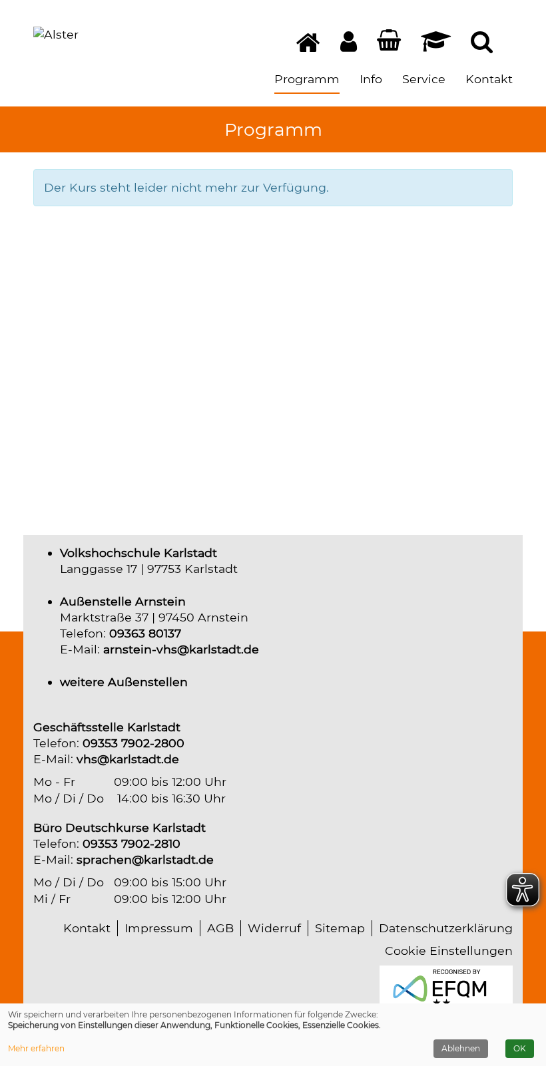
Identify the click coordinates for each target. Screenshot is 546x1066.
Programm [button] (307, 79)
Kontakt (87, 928)
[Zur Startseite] (56, 35)
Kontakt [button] (489, 79)
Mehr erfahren (36, 1048)
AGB (220, 928)
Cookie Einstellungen (449, 951)
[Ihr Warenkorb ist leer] (389, 43)
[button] (348, 46)
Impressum (159, 928)
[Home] (308, 48)
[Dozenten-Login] (436, 46)
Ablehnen (460, 1048)
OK (519, 1048)
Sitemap (340, 928)
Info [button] (371, 79)
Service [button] (423, 79)
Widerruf (274, 928)
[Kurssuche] (482, 46)
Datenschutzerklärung (446, 928)
